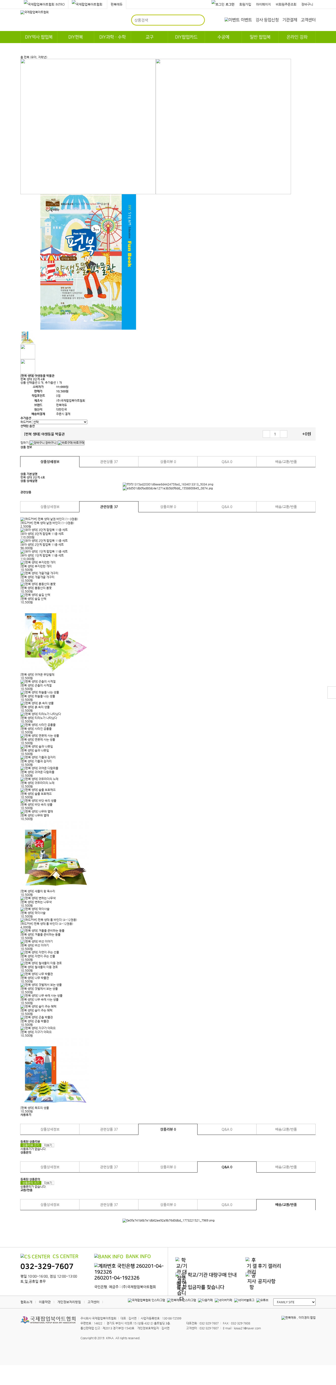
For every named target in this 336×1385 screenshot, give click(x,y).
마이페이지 (263, 4)
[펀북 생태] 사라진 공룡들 (36, 728)
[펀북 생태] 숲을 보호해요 (36, 793)
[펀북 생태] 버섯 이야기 (34, 945)
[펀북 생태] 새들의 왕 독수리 (37, 891)
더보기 (48, 1145)
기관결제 (289, 20)
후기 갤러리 (269, 1266)
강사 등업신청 (267, 20)
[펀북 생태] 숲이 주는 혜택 (36, 1010)
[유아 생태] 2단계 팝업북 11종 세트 (42, 544)
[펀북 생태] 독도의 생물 (34, 1108)
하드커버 (25, 422)
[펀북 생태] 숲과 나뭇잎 (34, 750)
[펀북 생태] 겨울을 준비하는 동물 (40, 934)
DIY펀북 (75, 37)
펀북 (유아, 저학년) (35, 57)
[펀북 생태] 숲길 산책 (33, 598)
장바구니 (307, 4)
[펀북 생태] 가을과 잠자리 (36, 761)
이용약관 (45, 1302)
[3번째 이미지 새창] (27, 366)
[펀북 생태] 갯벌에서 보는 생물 (39, 988)
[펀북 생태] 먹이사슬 (33, 913)
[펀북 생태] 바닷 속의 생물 (36, 804)
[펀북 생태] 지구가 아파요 (36, 1032)
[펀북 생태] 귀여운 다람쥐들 (37, 772)
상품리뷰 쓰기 (30, 1145)
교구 (149, 37)
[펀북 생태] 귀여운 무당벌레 (37, 674)
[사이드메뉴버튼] (331, 692)
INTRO (60, 4)
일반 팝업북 (260, 37)
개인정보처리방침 (69, 1302)
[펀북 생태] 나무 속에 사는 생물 (39, 999)
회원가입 (245, 4)
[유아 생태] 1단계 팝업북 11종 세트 (42, 555)
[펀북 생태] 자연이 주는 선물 (37, 956)
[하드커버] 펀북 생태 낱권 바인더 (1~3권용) (47, 523)
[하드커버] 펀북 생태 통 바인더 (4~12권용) (46, 923)
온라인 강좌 (297, 37)
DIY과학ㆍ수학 (112, 37)
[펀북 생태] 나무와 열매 (34, 815)
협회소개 (26, 1302)
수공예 (223, 37)
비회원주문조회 (286, 4)
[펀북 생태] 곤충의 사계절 (36, 685)
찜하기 (24, 442)
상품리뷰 (168, 462)
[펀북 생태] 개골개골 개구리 (37, 577)
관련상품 (109, 462)
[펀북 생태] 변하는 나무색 (36, 902)
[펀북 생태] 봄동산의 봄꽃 (36, 588)
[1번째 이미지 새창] (27, 336)
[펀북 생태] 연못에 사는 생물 (37, 739)
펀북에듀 (116, 4)
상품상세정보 (50, 462)
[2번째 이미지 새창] (27, 351)
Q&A (227, 462)
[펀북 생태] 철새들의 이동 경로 (39, 967)
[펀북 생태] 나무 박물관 (34, 978)
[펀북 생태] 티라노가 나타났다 (38, 718)
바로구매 (78, 442)
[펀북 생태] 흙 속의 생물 (35, 707)
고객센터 (308, 20)
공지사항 (266, 1281)
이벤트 (246, 20)
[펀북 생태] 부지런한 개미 (36, 566)
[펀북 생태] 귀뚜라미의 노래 (37, 783)
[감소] (266, 434)
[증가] (283, 434)
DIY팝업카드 (186, 37)
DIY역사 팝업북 (39, 37)
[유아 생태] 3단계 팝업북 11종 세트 (42, 533)
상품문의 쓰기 (30, 1183)
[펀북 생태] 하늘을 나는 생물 (37, 696)
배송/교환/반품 (286, 462)
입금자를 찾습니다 (206, 1287)
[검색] (199, 20)
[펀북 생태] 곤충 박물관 (34, 1021)
